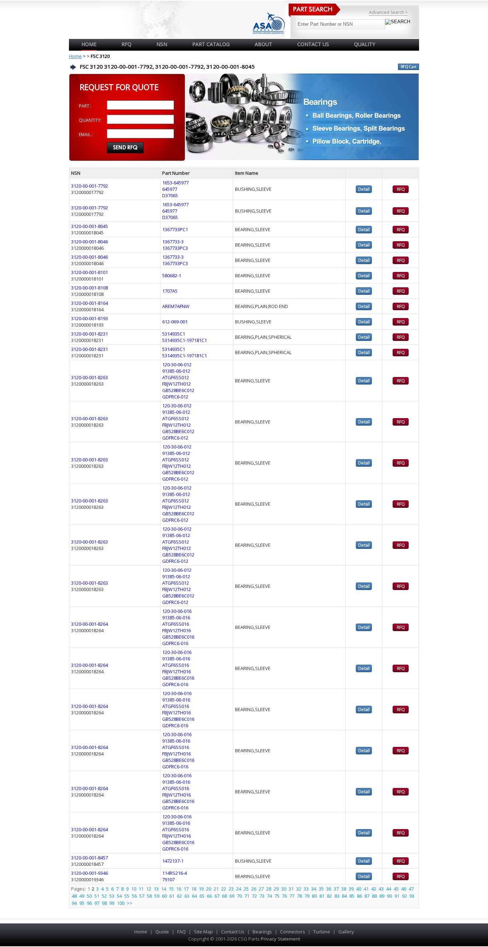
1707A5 (170, 291)
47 (411, 889)
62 (179, 896)
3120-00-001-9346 (89, 873)
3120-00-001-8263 (89, 377)
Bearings (262, 931)
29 (276, 889)
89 (381, 896)
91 (396, 896)
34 (313, 889)
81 (321, 896)
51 (96, 896)
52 (104, 896)
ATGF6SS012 (175, 377)
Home (88, 44)
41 (366, 889)
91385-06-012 (176, 371)
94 (74, 903)
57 (141, 896)
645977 (169, 189)
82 (329, 896)
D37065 (170, 195)
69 (231, 896)
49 (81, 896)
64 (194, 896)
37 (336, 889)
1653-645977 (175, 182)
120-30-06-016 (176, 611)
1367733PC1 (175, 229)
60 (164, 896)
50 (89, 896)
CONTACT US (313, 44)
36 (328, 889)
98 (104, 903)
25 (246, 889)
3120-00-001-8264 (89, 624)
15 (171, 889)
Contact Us (232, 931)
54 (119, 896)
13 (156, 889)
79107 (168, 879)
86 (359, 896)
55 (126, 896)
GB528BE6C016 (178, 637)
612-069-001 (175, 321)
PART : (85, 106)
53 (111, 896)
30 (283, 889)
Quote (162, 931)
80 (314, 896)
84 (344, 896)
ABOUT (263, 44)
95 (81, 903)
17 (186, 889)
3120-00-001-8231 (89, 334)
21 (216, 889)
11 (141, 889)
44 (388, 889)
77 (291, 896)
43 (381, 889)
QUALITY (364, 44)
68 (224, 896)
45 (396, 889)
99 (111, 903)
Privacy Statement (280, 939)
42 (373, 889)
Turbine (321, 931)
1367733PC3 (175, 248)
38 (343, 889)
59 (156, 896)
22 (223, 889)
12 (148, 889)
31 (291, 889)
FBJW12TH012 (176, 384)
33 (306, 889)
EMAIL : (86, 135)
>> (130, 903)
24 (238, 889)
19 (201, 889)
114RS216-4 (174, 873)
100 (120, 903)
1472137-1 (173, 861)
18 (193, 889)
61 (171, 896)
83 (336, 896)
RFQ (126, 44)
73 (261, 896)
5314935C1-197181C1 (184, 340)
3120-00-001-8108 (89, 287)
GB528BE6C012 (178, 390)
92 (404, 896)
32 (298, 889)
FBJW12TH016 (176, 630)
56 (134, 896)
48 (74, 896)
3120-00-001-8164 (89, 303)
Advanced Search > (388, 12)
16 (178, 889)
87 (366, 896)
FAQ (181, 931)
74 (269, 896)
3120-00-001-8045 (89, 226)
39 (351, 889)
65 (201, 896)
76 (284, 896)
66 (209, 896)
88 (374, 896)
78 (299, 896)
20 (208, 889)
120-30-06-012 (176, 364)
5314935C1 (173, 334)
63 (186, 896)
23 (231, 889)
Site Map (203, 931)
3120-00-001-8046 (89, 241)
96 (89, 903)
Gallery (346, 931)
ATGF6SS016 (175, 624)
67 (216, 896)
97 (96, 903)
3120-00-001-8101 (89, 272)
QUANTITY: (90, 120)
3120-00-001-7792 (89, 186)
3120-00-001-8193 (89, 318)
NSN (161, 44)
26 (253, 889)
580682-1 (171, 275)
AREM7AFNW (175, 306)
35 (321, 889)
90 (389, 896)
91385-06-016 (176, 617)
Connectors (292, 931)
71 (246, 896)
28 (268, 889)
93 (411, 896)
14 (163, 889)
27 (261, 889)
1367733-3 (173, 241)
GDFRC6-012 (175, 396)
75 (276, 896)
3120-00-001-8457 (89, 857)
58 (149, 896)
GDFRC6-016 (175, 643)
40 (358, 889)
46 (403, 889)
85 (351, 896)
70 (239, 896)
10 (133, 889)
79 (306, 896)
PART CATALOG (211, 44)
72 (254, 896)
